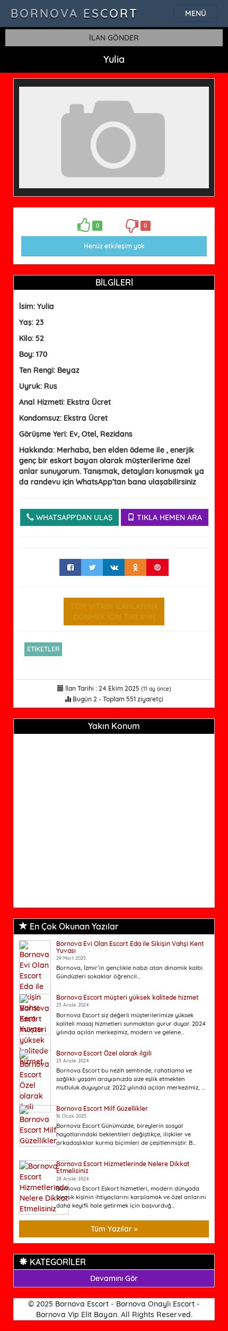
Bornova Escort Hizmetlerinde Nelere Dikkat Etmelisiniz (123, 1167)
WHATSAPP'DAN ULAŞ (73, 517)
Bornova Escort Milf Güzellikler (102, 1108)
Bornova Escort (74, 13)
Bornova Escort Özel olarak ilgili (104, 1053)
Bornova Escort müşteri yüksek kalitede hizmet (127, 997)
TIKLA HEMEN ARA (168, 517)
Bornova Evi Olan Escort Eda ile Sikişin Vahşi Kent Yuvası (130, 947)
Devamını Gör (114, 1278)
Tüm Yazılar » (114, 1229)
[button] (199, 93)
